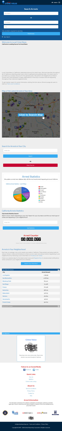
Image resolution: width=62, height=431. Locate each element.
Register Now (38, 258)
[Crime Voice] (31, 417)
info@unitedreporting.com (21, 424)
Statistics (31, 379)
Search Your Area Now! (31, 263)
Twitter (40, 255)
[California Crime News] (42, 412)
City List (31, 377)
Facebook (34, 255)
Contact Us (31, 393)
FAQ (31, 395)
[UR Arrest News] (55, 412)
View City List (30, 165)
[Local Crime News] (15, 412)
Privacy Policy (31, 391)
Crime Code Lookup (31, 381)
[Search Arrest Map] (31, 114)
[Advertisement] (30, 58)
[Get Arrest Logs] (27, 412)
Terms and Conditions (13, 84)
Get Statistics (31, 228)
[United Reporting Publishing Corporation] (5, 412)
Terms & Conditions (31, 388)
